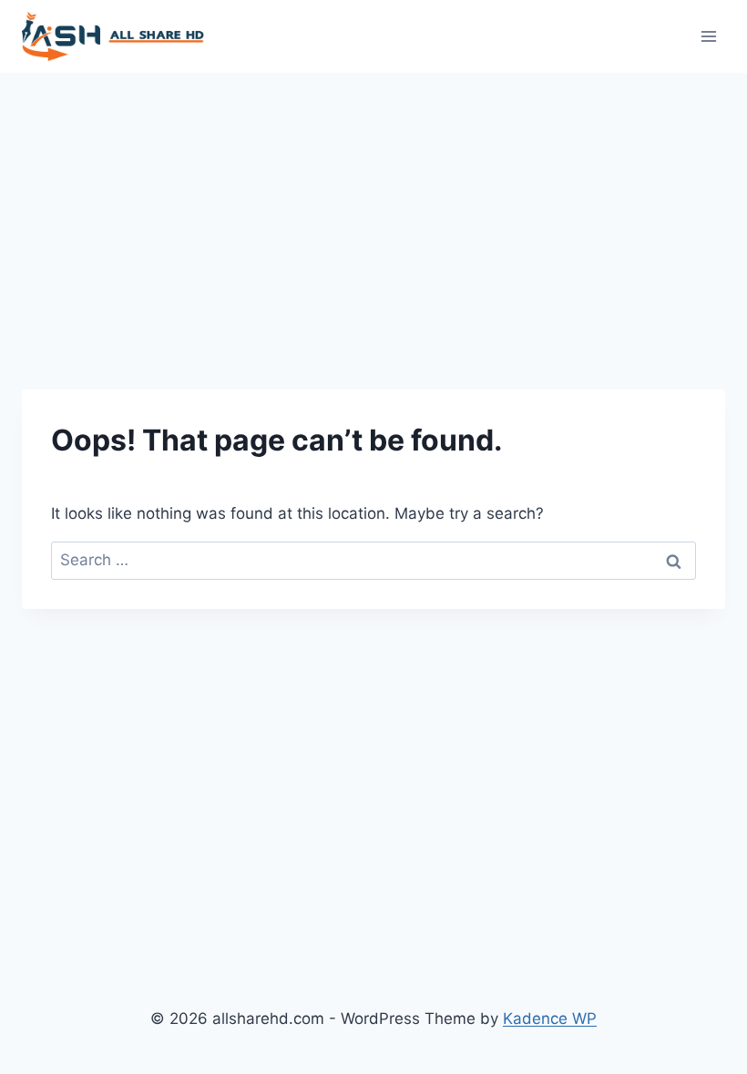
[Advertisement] (373, 209)
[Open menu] (708, 36)
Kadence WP (550, 1018)
